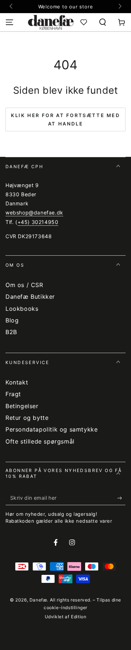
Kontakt (16, 382)
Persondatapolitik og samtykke (51, 429)
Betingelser (22, 406)
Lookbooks (21, 308)
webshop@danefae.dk (34, 212)
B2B (11, 332)
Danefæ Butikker (30, 296)
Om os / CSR (24, 285)
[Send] (121, 498)
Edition (78, 616)
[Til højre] (119, 6)
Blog (12, 320)
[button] (102, 22)
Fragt (13, 394)
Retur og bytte (26, 417)
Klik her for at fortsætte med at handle (65, 119)
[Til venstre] (11, 6)
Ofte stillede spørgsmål (40, 441)
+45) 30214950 (38, 222)
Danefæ (38, 600)
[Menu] (9, 22)
